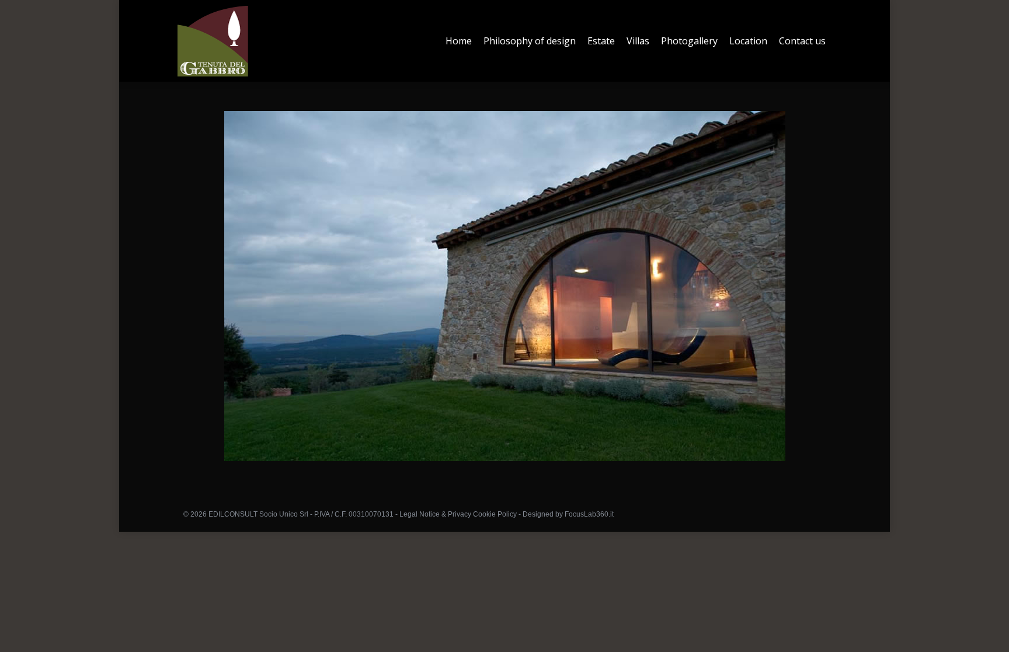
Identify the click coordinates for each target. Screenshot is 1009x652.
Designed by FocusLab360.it (568, 514)
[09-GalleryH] (504, 286)
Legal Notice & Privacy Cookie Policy (458, 514)
